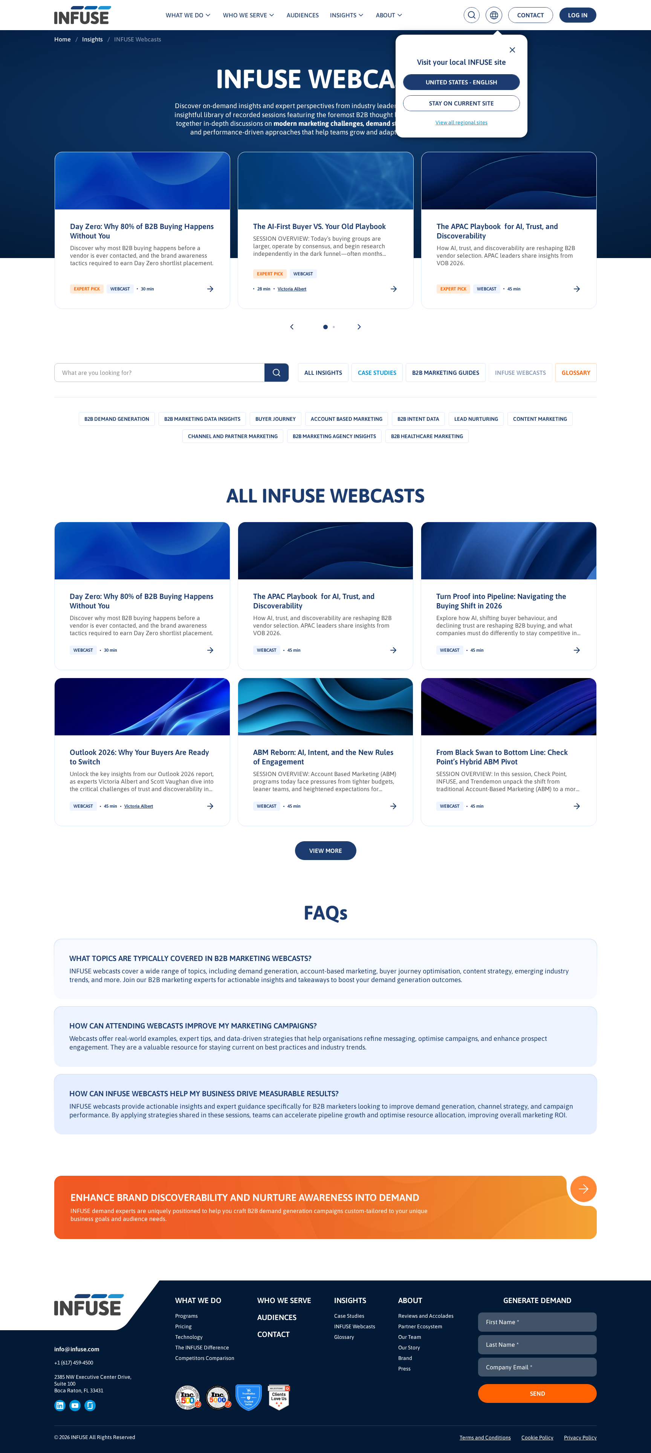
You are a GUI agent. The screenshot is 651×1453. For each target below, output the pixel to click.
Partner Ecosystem (420, 1326)
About (385, 15)
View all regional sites (461, 122)
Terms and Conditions (485, 1438)
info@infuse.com (76, 1349)
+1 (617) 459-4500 (73, 1363)
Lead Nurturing (476, 419)
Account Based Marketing (346, 419)
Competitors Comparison (204, 1358)
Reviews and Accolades (426, 1316)
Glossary (576, 372)
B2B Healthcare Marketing (427, 436)
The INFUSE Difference (202, 1348)
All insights (323, 372)
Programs (186, 1316)
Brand (405, 1358)
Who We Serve (245, 15)
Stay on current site (461, 103)
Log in (578, 15)
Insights (343, 15)
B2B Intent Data (418, 419)
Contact (530, 15)
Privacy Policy (580, 1438)
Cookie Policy (537, 1438)
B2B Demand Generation (116, 419)
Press (404, 1369)
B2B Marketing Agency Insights (334, 436)
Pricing (183, 1326)
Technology (189, 1337)
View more (325, 850)
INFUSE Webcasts (354, 1326)
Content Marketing (540, 419)
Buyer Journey (275, 419)
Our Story (409, 1348)
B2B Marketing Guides (445, 372)
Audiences (303, 15)
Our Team (409, 1337)
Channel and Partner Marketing (233, 436)
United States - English (461, 82)
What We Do (184, 15)
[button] (291, 327)
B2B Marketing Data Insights (202, 419)
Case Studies (377, 372)
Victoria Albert (292, 289)
